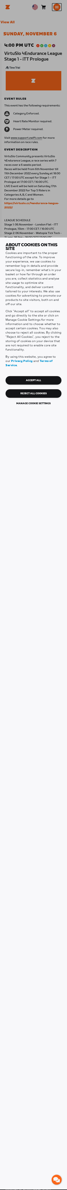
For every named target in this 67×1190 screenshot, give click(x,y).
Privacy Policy (22, 361)
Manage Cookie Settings (33, 403)
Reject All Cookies (33, 393)
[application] (56, 1179)
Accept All (33, 380)
